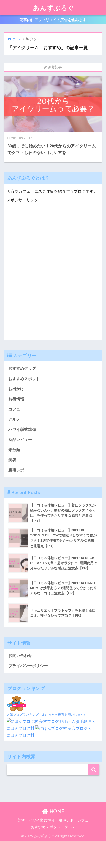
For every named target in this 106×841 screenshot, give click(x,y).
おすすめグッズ (22, 368)
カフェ (14, 409)
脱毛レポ (16, 470)
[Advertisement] (53, 276)
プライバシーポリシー (28, 666)
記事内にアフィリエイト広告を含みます (53, 20)
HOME (56, 811)
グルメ (14, 419)
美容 (12, 460)
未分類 (14, 450)
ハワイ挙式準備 (22, 429)
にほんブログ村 (20, 728)
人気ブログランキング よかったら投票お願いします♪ (46, 714)
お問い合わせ (20, 655)
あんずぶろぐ (53, 8)
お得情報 (16, 399)
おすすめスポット (24, 379)
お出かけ (16, 389)
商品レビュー (20, 439)
